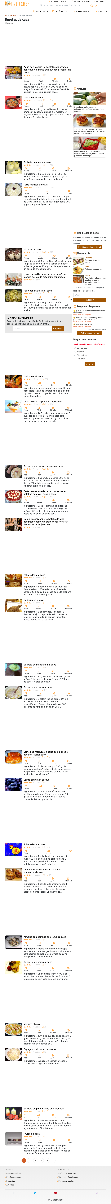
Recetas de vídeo (13, 1173)
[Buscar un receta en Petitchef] (91, 5)
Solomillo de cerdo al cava (38, 687)
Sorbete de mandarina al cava (40, 664)
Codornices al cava (34, 600)
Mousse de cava (32, 249)
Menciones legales (65, 1181)
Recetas (40, 11)
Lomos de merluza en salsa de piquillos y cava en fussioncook (46, 753)
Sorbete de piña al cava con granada (44, 1108)
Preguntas (82, 11)
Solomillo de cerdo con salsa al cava (43, 466)
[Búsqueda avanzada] (96, 6)
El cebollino (82, 355)
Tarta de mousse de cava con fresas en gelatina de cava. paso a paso (45, 492)
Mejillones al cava (33, 97)
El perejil (80, 351)
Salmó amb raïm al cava (37, 779)
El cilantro (81, 359)
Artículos (60, 11)
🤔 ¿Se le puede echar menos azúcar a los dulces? (89, 312)
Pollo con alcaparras (93, 269)
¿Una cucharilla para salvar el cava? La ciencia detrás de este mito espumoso (45, 275)
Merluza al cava (32, 1024)
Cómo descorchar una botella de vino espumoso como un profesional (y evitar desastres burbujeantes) (46, 522)
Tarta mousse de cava (36, 184)
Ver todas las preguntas (96, 329)
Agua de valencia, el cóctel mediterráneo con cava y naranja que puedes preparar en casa (47, 70)
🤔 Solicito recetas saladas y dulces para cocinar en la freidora (88, 318)
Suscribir (57, 328)
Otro (101, 11)
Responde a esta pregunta (82, 314)
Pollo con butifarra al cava (38, 290)
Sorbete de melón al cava (37, 162)
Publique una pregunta (90, 333)
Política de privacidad (67, 1173)
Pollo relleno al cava (34, 575)
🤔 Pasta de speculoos (82, 324)
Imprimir (100, 287)
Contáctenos (63, 1169)
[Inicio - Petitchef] (6, 15)
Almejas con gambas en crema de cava (45, 937)
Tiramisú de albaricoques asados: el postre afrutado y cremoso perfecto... (95, 281)
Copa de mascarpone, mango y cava (44, 401)
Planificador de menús (88, 247)
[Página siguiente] (47, 1160)
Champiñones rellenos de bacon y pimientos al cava (42, 871)
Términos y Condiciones (68, 1177)
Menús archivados (85, 287)
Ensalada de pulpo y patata (93, 261)
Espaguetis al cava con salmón (40, 1049)
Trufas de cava (32, 1133)
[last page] (53, 1160)
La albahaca (82, 348)
